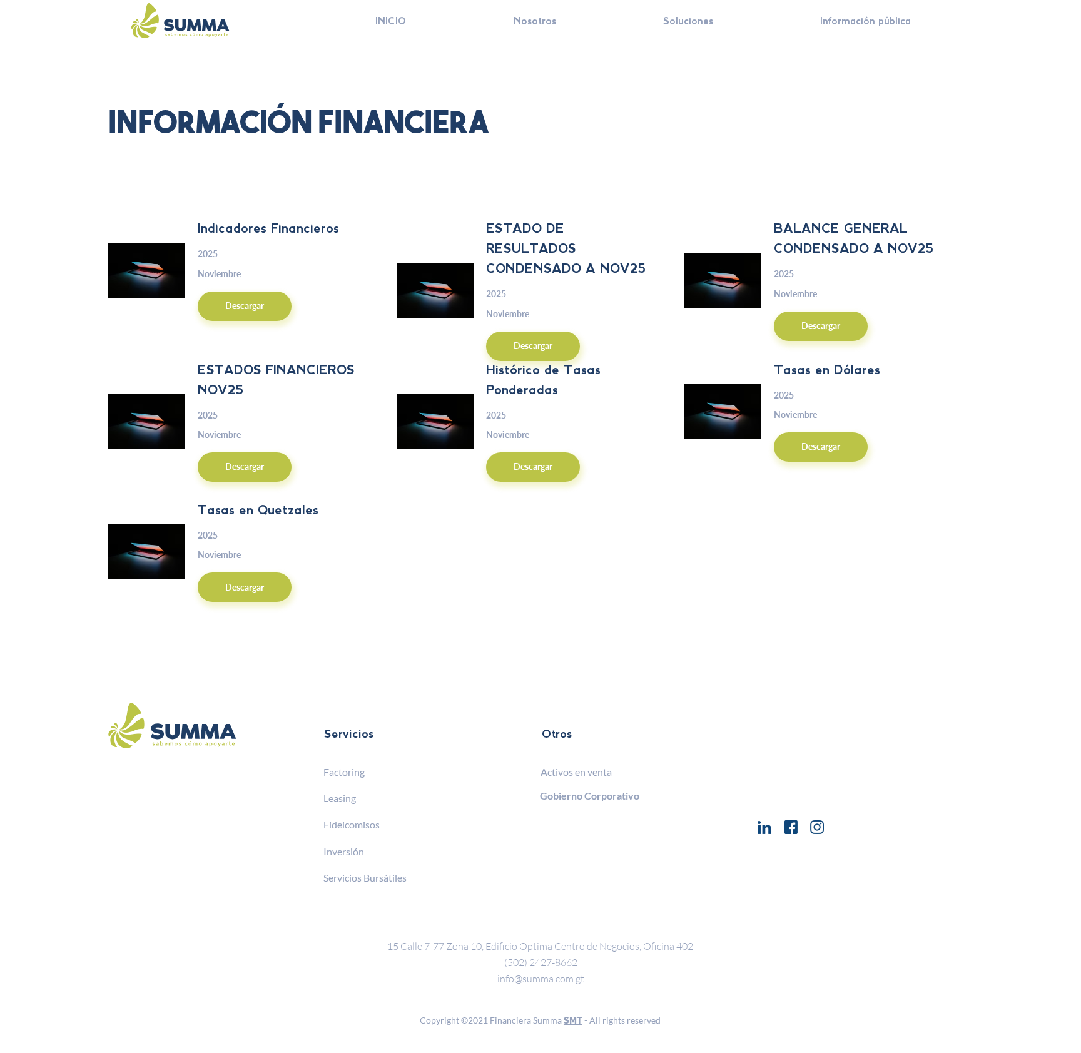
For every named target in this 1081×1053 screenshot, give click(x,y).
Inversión (343, 851)
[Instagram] (817, 827)
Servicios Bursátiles (365, 877)
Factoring (344, 772)
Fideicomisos (351, 824)
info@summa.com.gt (540, 978)
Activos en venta (576, 772)
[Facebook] (791, 827)
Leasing (339, 798)
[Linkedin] (764, 827)
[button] (688, 22)
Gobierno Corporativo (589, 795)
